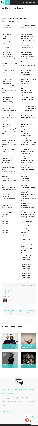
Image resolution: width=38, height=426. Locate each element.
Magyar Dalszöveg (2, 2)
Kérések (5, 393)
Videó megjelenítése (14, 21)
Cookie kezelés (7, 405)
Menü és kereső (7, 2)
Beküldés (12, 393)
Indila (9, 291)
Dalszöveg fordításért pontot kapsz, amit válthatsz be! (19, 312)
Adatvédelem (30, 401)
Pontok (15, 389)
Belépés (25, 2)
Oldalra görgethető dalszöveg (17, 18)
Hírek (20, 389)
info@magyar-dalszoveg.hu (15, 401)
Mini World (11, 289)
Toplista (32, 389)
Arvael (16, 300)
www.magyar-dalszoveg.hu (11, 398)
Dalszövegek (7, 389)
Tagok (26, 389)
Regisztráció (32, 2)
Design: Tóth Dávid (7, 411)
